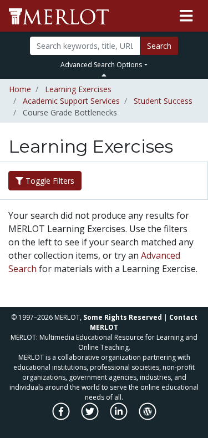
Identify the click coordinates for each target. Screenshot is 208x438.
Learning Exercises (78, 89)
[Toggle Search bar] (104, 75)
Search (159, 46)
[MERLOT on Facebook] (62, 417)
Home (20, 89)
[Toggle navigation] (186, 16)
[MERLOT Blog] (147, 417)
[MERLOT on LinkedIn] (119, 417)
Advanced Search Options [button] (101, 64)
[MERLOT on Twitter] (91, 417)
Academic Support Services (71, 100)
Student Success (163, 100)
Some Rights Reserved (122, 317)
